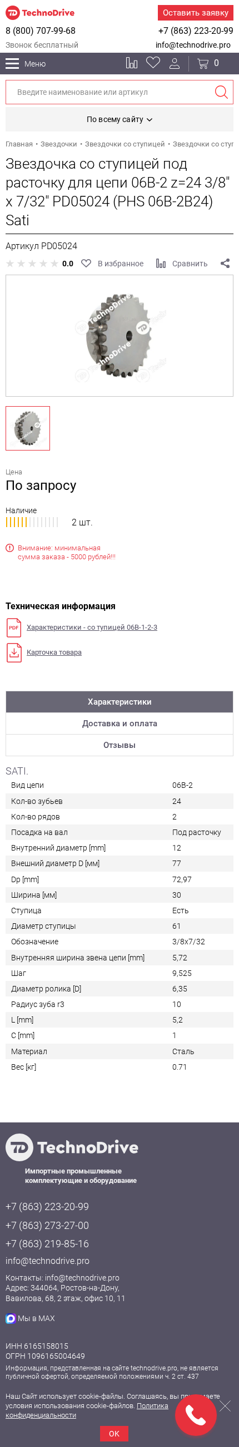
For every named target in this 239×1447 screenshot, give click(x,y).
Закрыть (225, 1406)
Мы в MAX (36, 1318)
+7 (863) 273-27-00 (47, 1225)
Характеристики (120, 702)
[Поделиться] (225, 263)
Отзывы (119, 745)
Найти (221, 92)
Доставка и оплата (119, 723)
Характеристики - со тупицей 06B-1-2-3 (92, 627)
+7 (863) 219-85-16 (47, 1243)
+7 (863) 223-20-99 (195, 31)
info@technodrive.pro (193, 45)
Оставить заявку (195, 13)
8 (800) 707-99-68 (41, 31)
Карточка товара (54, 652)
